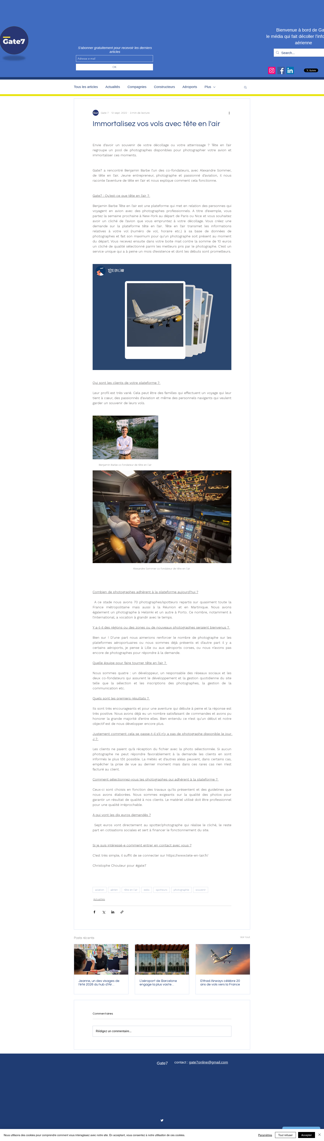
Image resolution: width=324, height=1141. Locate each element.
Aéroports (189, 87)
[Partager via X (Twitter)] (103, 912)
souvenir (201, 889)
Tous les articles (86, 87)
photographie (181, 889)
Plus (208, 87)
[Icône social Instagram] (271, 70)
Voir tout (245, 937)
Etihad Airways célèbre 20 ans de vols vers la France (220, 982)
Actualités (112, 87)
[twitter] (162, 1120)
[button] (245, 87)
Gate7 (162, 1063)
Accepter (306, 1135)
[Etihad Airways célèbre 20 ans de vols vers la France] (223, 959)
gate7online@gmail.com (208, 1062)
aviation (99, 889)
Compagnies (137, 87)
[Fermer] (319, 1135)
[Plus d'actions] (229, 113)
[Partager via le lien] (122, 912)
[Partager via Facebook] (94, 912)
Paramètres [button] (265, 1135)
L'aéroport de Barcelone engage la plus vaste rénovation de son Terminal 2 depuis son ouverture (162, 982)
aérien (114, 889)
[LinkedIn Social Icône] (290, 70)
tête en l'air (130, 889)
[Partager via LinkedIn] (113, 912)
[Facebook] (281, 70)
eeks (146, 889)
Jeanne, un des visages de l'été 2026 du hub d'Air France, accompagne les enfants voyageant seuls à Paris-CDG (99, 982)
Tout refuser (285, 1135)
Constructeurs (164, 87)
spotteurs (161, 889)
